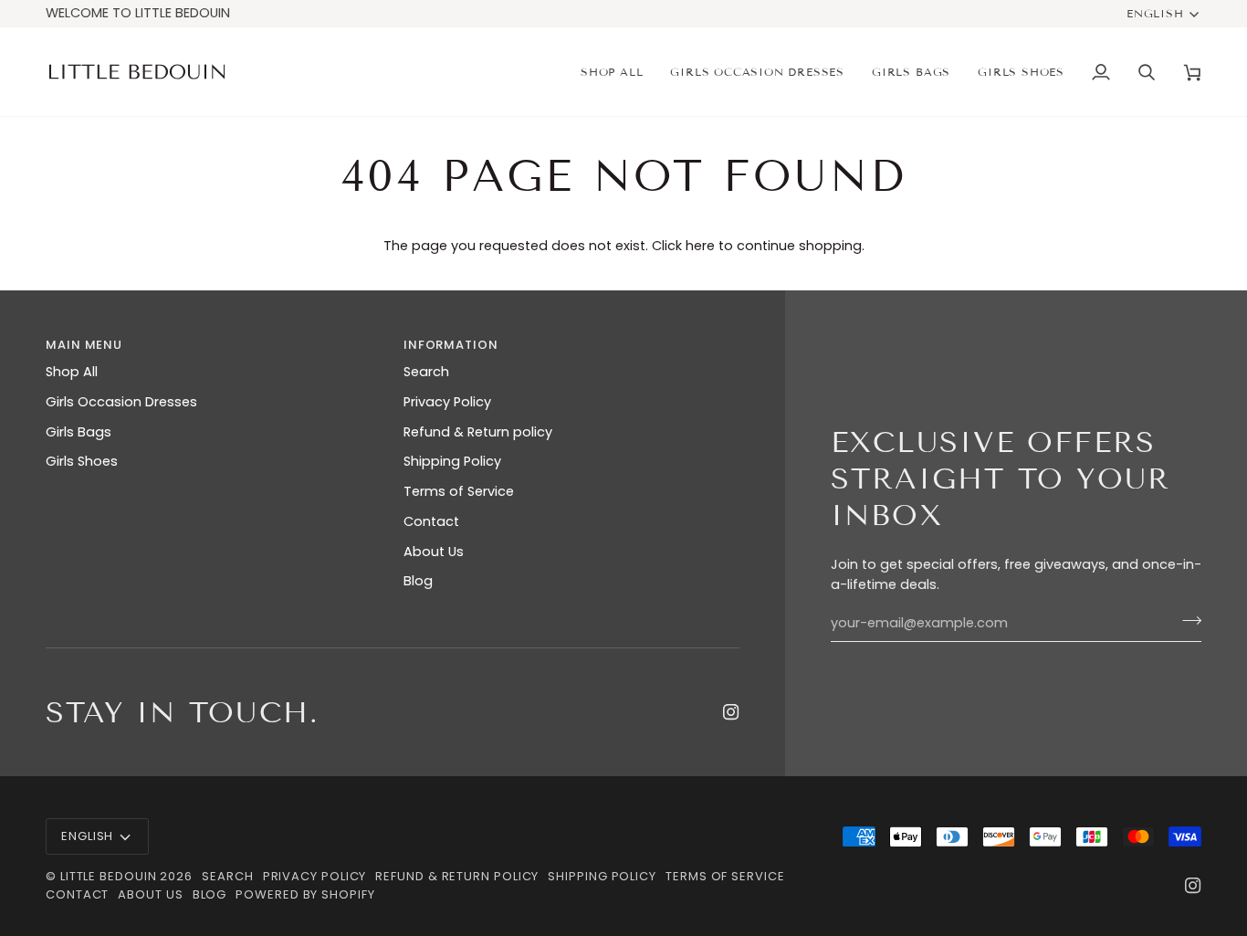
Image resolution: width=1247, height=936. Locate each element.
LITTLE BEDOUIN (108, 876)
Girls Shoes (82, 461)
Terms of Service (458, 491)
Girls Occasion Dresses (121, 402)
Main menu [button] (84, 344)
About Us (433, 551)
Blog (418, 581)
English (1155, 13)
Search (426, 372)
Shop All (72, 372)
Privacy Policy (447, 402)
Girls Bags (78, 432)
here (700, 246)
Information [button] (450, 344)
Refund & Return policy (477, 432)
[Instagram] (731, 712)
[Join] (1186, 621)
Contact (431, 521)
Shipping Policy (452, 461)
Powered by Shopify (305, 894)
